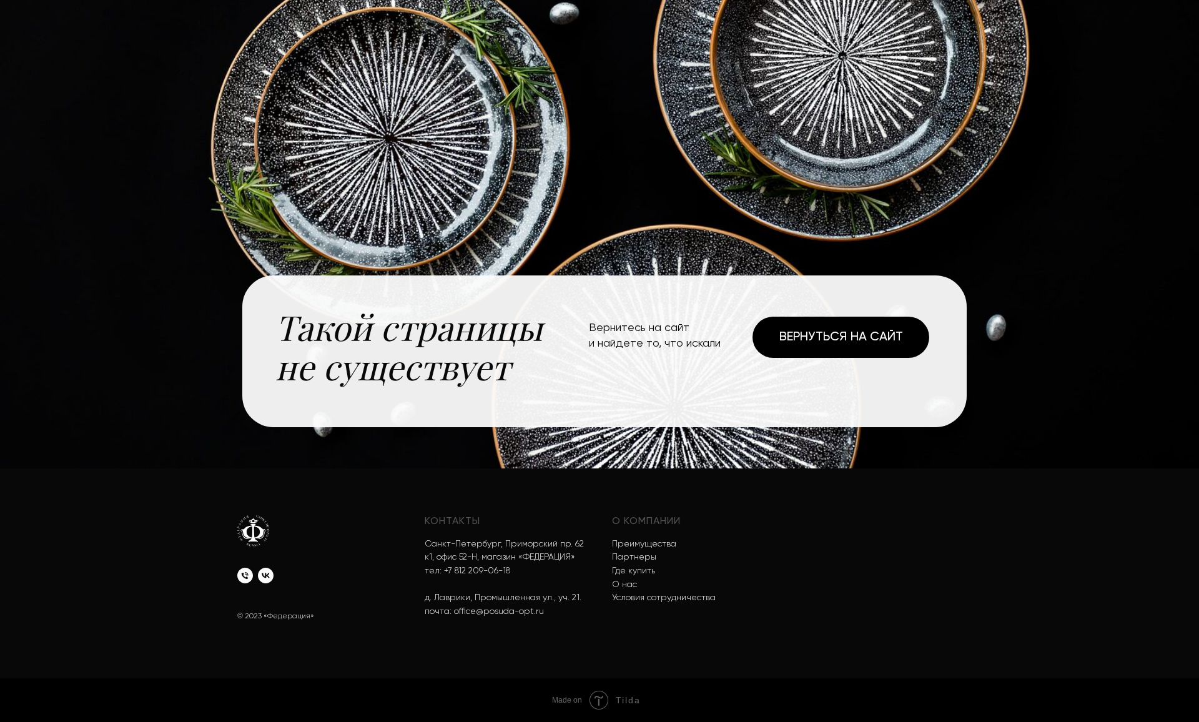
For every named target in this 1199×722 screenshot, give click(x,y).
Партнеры (634, 557)
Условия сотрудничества (664, 597)
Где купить (633, 570)
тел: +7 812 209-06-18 (467, 570)
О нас (624, 584)
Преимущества (644, 544)
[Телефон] (245, 575)
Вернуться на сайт (841, 337)
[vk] (266, 575)
